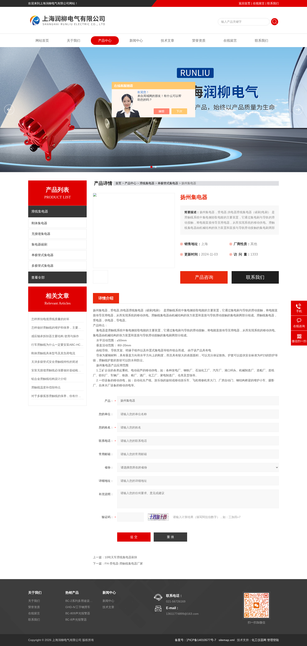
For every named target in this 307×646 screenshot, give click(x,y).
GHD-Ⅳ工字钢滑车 (77, 607)
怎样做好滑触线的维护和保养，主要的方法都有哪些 (57, 327)
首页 (118, 183)
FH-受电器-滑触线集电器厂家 (124, 563)
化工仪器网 (259, 640)
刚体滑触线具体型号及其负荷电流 (53, 353)
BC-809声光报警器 (77, 613)
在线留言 (259, 3)
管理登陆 (273, 640)
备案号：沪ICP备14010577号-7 (195, 640)
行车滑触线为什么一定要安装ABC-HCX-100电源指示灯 (57, 344)
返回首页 (244, 3)
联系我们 (273, 3)
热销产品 (72, 592)
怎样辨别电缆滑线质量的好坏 (50, 319)
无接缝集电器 (41, 233)
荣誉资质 (199, 40)
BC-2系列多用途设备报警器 (79, 600)
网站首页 (42, 40)
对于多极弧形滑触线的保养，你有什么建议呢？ (57, 396)
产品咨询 (204, 277)
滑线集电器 (147, 183)
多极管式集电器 (42, 265)
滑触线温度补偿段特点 (46, 387)
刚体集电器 (39, 223)
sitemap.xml (227, 640)
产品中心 (105, 40)
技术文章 (167, 40)
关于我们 (73, 40)
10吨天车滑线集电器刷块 (121, 557)
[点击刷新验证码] (158, 517)
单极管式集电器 (42, 255)
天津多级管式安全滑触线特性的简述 (54, 361)
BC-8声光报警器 (76, 619)
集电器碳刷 (39, 244)
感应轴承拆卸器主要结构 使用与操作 (55, 336)
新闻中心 (136, 40)
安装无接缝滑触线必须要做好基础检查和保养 (57, 370)
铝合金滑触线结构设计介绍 (48, 379)
